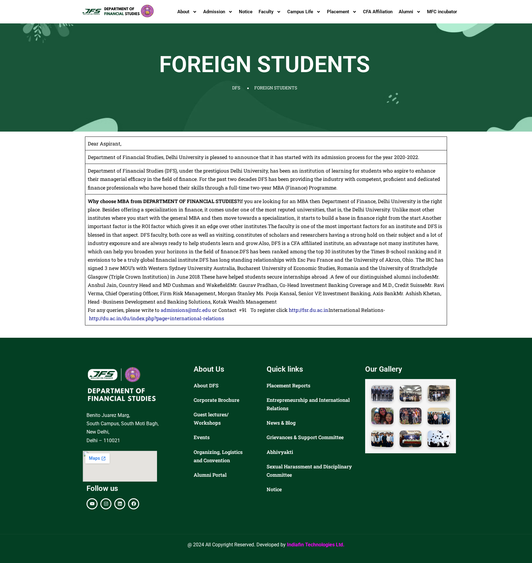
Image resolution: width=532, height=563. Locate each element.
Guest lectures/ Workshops (211, 418)
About (183, 11)
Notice (245, 11)
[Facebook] (133, 503)
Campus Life (300, 11)
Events (202, 437)
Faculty (266, 11)
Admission (214, 11)
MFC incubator (442, 11)
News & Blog (281, 422)
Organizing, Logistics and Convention (218, 456)
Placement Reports (288, 385)
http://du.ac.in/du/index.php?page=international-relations (156, 318)
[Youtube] (92, 503)
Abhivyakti (280, 452)
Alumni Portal (210, 474)
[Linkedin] (119, 503)
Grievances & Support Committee (305, 437)
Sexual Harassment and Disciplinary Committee (309, 470)
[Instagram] (105, 503)
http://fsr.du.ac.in (308, 310)
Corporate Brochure (216, 400)
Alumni (406, 11)
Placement (338, 11)
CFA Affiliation (378, 11)
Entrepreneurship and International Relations (308, 404)
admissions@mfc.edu (186, 310)
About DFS (206, 385)
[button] (382, 393)
